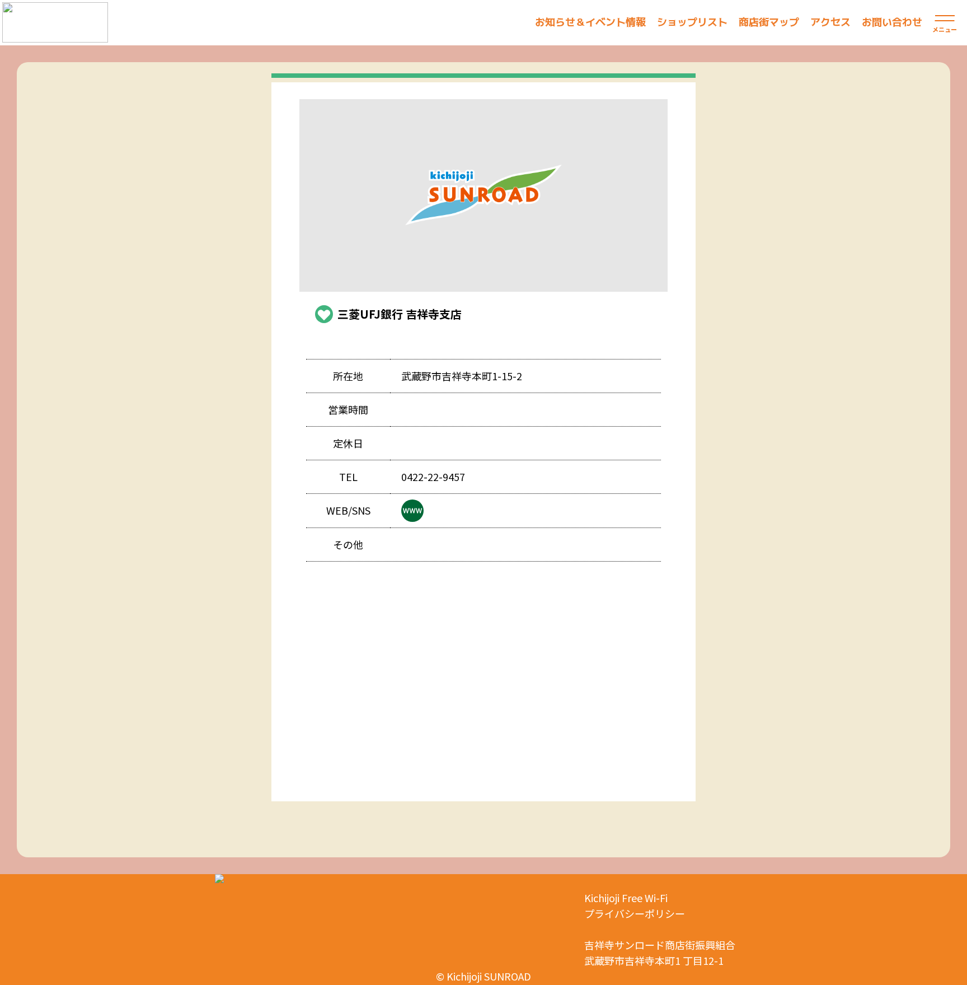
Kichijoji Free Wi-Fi (626, 897)
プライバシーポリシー (634, 913)
